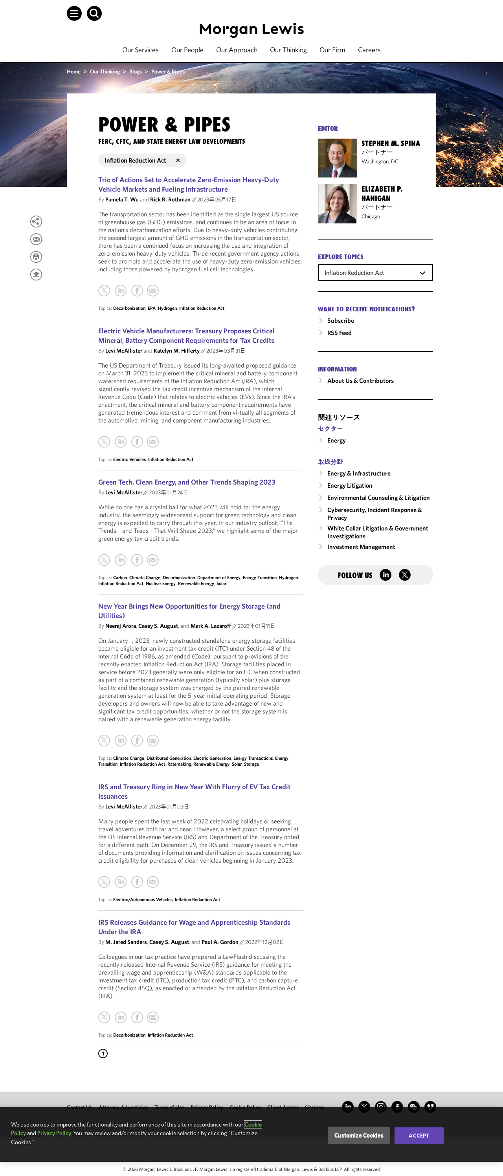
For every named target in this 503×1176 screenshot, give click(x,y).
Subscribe (340, 320)
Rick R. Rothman (170, 199)
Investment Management (361, 547)
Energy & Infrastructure (359, 473)
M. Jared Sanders (126, 942)
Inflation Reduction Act (201, 308)
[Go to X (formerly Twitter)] (364, 1107)
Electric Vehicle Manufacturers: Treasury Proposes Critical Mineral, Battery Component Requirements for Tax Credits (186, 335)
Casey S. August (158, 625)
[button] (74, 13)
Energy (336, 440)
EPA (152, 308)
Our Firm (332, 49)
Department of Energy (218, 577)
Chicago (371, 216)
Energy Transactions (253, 758)
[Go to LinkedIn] (348, 1107)
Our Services (140, 49)
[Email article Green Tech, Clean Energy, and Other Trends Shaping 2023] (153, 560)
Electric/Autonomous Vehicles (143, 899)
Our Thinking (288, 49)
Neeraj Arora (120, 625)
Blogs (135, 71)
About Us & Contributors (360, 380)
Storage (251, 764)
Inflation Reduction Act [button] (135, 160)
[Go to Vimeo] (430, 1107)
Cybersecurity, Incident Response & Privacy (374, 513)
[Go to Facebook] (397, 1107)
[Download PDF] (36, 274)
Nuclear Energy (161, 583)
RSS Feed (339, 333)
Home (74, 71)
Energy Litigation (350, 485)
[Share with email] (36, 239)
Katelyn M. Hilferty (177, 350)
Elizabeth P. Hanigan (382, 194)
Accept (419, 1135)
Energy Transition (260, 577)
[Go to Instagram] (381, 1107)
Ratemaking (179, 764)
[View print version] (36, 257)
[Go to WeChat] (414, 1107)
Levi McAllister (123, 350)
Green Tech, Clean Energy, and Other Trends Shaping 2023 (186, 481)
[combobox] (375, 272)
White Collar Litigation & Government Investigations (377, 532)
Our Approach (236, 49)
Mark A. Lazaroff (211, 625)
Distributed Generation (169, 758)
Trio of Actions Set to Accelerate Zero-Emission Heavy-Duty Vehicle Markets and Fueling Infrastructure (188, 184)
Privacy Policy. (54, 1133)
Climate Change (144, 577)
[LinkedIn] (121, 290)
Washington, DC (380, 161)
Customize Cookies (359, 1135)
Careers (369, 49)
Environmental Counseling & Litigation (378, 497)
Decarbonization (129, 308)
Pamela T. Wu (122, 199)
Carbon (120, 577)
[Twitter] (104, 290)
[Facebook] (137, 290)
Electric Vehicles (129, 459)
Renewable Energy (196, 583)
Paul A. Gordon (220, 942)
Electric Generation (212, 758)
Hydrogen (167, 308)
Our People (187, 49)
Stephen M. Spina (391, 143)
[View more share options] (36, 221)
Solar (221, 583)
